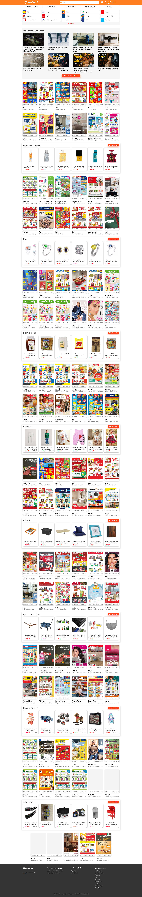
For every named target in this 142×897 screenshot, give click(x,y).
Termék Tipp (98, 881)
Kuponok (97, 875)
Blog (109, 7)
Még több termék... (113, 145)
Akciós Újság (98, 871)
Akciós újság (32, 7)
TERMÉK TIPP (52, 7)
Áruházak (97, 879)
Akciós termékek (99, 873)
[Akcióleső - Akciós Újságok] (31, 2)
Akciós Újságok (99, 886)
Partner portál (74, 873)
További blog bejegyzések (71, 75)
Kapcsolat (73, 871)
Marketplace (90, 7)
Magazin (97, 883)
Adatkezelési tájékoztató (53, 873)
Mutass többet (70, 23)
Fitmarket (71, 7)
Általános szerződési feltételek (55, 871)
